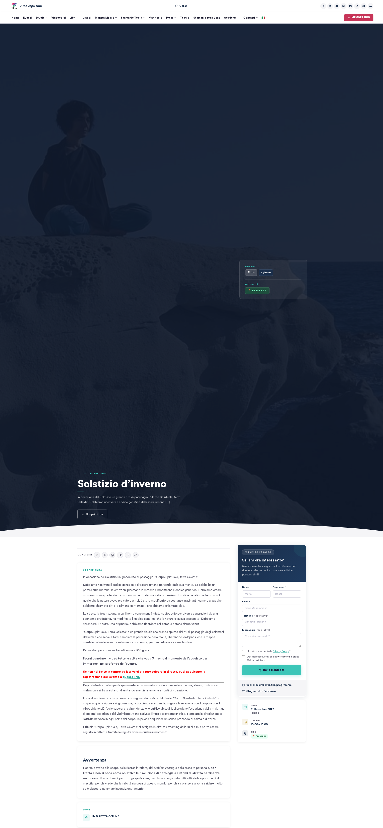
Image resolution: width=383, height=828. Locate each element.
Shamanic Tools (131, 17)
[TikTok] (357, 6)
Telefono (255, 616)
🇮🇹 (263, 17)
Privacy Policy (281, 651)
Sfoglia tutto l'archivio (261, 691)
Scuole (40, 17)
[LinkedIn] (370, 6)
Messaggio (256, 630)
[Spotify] (364, 6)
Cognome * (279, 587)
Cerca (183, 6)
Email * (246, 601)
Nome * (246, 587)
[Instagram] (343, 6)
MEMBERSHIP (360, 17)
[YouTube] (337, 6)
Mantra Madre (104, 17)
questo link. (131, 676)
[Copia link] (136, 555)
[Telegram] (350, 6)
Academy (230, 17)
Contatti (249, 17)
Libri (73, 17)
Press (169, 17)
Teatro (184, 17)
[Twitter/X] (330, 6)
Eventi (27, 17)
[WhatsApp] (112, 555)
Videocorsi (58, 17)
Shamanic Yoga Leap (206, 17)
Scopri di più (94, 514)
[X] (105, 555)
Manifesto (155, 17)
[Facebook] (323, 6)
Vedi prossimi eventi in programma (269, 685)
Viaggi (87, 17)
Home (15, 17)
